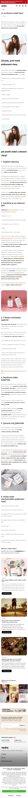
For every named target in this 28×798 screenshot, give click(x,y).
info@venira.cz (18, 740)
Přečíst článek (6, 593)
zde (18, 788)
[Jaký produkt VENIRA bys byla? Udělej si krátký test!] (14, 567)
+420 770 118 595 (5, 740)
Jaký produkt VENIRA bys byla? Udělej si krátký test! (14, 580)
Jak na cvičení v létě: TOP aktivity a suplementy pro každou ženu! (11, 621)
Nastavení (10, 795)
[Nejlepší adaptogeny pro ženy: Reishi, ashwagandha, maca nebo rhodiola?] (14, 646)
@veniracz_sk (4, 681)
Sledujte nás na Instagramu (8, 680)
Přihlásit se (22, 725)
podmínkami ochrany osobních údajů (21, 729)
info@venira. (19, 551)
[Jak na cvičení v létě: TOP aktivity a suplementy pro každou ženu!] (14, 607)
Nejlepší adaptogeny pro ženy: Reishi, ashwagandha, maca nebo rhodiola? (12, 660)
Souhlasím (14, 791)
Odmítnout (18, 795)
